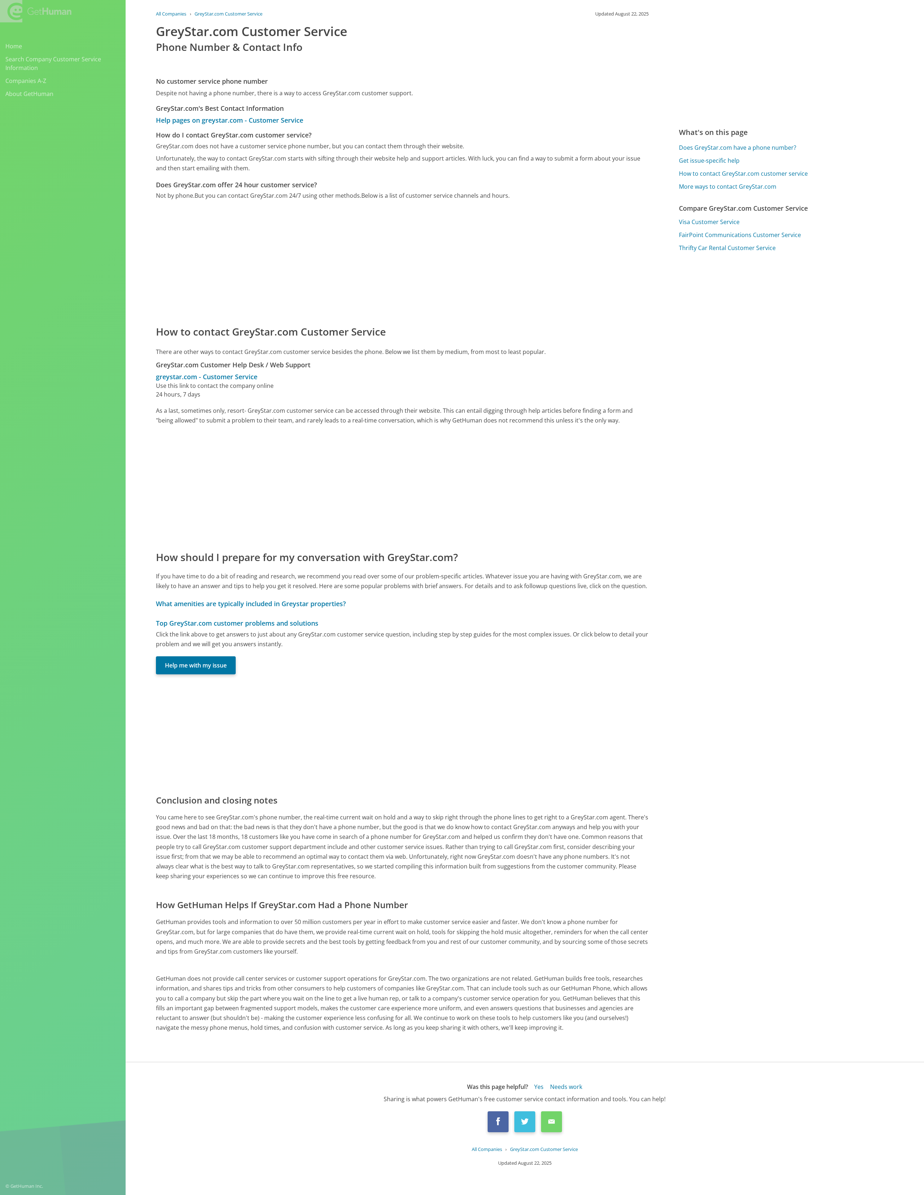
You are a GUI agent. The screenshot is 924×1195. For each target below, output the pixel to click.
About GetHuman (29, 94)
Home (13, 46)
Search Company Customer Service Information (53, 63)
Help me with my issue (196, 665)
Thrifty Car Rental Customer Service (727, 248)
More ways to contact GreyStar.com (727, 187)
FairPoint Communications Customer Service (740, 235)
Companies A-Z (25, 81)
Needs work (566, 1087)
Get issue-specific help (709, 161)
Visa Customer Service (709, 222)
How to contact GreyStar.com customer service (743, 174)
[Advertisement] (372, 261)
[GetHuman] (35, 11)
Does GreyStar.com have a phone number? (737, 148)
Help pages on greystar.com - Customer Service (229, 120)
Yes (539, 1087)
